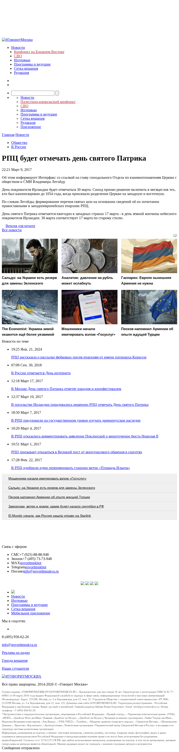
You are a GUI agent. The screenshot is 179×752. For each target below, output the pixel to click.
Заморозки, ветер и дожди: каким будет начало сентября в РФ (56, 506)
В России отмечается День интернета (41, 373)
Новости (18, 48)
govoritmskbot (30, 563)
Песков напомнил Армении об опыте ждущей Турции (49, 497)
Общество (19, 143)
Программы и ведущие (32, 64)
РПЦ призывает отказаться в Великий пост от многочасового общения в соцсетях (76, 452)
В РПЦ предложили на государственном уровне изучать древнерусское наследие (76, 420)
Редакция (21, 73)
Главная (8, 135)
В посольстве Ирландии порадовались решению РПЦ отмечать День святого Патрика (79, 405)
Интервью (22, 60)
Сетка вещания (26, 68)
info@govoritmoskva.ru (41, 571)
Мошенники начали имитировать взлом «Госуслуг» (47, 478)
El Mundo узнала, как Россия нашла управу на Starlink (49, 515)
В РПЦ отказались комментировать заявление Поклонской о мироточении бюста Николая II (84, 436)
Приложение (31, 127)
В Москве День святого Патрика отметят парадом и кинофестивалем (66, 389)
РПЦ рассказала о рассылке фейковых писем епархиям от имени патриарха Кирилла (78, 357)
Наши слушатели (15, 668)
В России (18, 147)
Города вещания (15, 661)
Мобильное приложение (30, 613)
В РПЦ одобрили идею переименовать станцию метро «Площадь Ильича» (70, 468)
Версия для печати (20, 226)
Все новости (12, 230)
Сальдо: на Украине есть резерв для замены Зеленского (51, 488)
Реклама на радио (16, 653)
